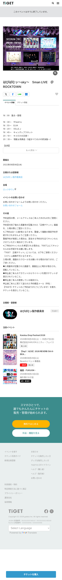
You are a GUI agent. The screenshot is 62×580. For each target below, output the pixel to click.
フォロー (55, 311)
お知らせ (34, 452)
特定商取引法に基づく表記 (15, 489)
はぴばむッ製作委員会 (13, 177)
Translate (32, 532)
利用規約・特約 (11, 484)
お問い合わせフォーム (13, 205)
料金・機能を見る (31, 433)
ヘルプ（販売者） (38, 474)
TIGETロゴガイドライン (41, 465)
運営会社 (8, 498)
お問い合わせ (36, 478)
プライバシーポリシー (14, 493)
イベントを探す (11, 452)
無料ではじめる (31, 424)
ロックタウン (9, 189)
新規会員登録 (10, 460)
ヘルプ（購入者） (38, 469)
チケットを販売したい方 (41, 456)
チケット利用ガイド (13, 456)
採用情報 (8, 502)
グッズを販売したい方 (40, 460)
